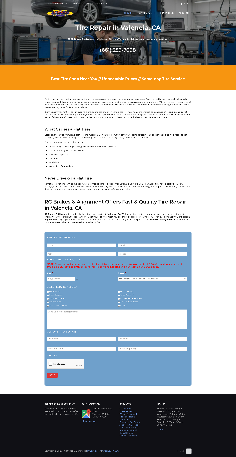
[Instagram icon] (188, 4)
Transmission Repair (57, 298)
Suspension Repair (128, 430)
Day (50, 273)
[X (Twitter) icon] (184, 4)
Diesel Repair (125, 419)
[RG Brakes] (60, 13)
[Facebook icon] (181, 4)
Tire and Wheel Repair (129, 302)
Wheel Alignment (127, 295)
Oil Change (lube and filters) (131, 298)
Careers (160, 429)
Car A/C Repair (126, 433)
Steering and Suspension (59, 305)
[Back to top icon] (189, 451)
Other (122, 305)
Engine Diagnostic (56, 295)
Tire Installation (55, 302)
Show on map (89, 421)
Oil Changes (125, 409)
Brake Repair (125, 411)
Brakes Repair (54, 291)
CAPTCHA (52, 355)
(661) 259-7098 (100, 4)
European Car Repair (129, 422)
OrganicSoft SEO (110, 451)
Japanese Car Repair (129, 425)
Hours (122, 273)
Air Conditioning (126, 291)
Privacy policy (94, 451)
